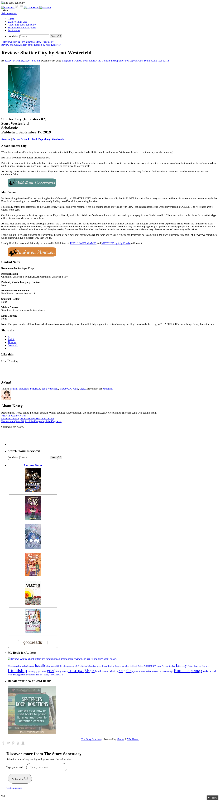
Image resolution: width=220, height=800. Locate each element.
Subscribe (18, 779)
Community (150, 665)
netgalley (126, 670)
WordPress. (133, 739)
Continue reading (14, 788)
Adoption (11, 666)
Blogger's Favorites (71, 60)
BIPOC (59, 666)
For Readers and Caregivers (22, 27)
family (181, 665)
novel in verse (139, 671)
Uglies (82, 388)
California (133, 666)
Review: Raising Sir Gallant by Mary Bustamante (27, 42)
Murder (99, 671)
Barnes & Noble (21, 139)
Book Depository (41, 139)
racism (148, 671)
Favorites (197, 666)
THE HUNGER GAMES (83, 243)
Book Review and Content (96, 60)
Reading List (156, 671)
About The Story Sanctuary (22, 24)
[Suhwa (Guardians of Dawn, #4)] (33, 547)
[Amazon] (45, 7)
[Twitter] (16, 7)
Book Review (108, 666)
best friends (51, 666)
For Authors (14, 30)
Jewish (65, 671)
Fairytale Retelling (168, 666)
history (58, 671)
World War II (58, 675)
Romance (182, 670)
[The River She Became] (33, 491)
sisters (207, 671)
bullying (125, 666)
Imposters (24, 388)
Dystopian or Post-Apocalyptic (127, 60)
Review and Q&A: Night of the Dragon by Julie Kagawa (31, 44)
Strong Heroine (21, 674)
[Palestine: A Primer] (33, 603)
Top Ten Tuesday (42, 675)
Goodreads (58, 139)
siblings (196, 671)
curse (159, 666)
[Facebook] (7, 7)
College (141, 666)
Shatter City (65, 388)
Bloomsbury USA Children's (76, 666)
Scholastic (35, 388)
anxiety (18, 666)
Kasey (8, 60)
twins (75, 388)
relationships (167, 671)
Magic (90, 670)
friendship (17, 670)
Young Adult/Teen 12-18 (156, 60)
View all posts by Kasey (15, 415)
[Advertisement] (66, 438)
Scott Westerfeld (50, 388)
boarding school (95, 666)
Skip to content (9, 13)
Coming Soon (33, 465)
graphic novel (41, 671)
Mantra (120, 739)
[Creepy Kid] (33, 519)
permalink (107, 388)
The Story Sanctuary (91, 739)
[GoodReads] (31, 7)
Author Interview (28, 666)
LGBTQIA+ (76, 671)
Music (106, 671)
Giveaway (31, 671)
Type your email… (16, 767)
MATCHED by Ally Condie (115, 243)
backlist (41, 665)
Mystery (114, 671)
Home (11, 18)
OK (56, 36)
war (51, 675)
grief (50, 670)
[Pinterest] (21, 7)
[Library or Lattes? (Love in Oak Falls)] (33, 575)
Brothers (118, 666)
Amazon (5, 139)
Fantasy (190, 666)
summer (32, 675)
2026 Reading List (17, 21)
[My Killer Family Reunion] (33, 632)
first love (206, 666)
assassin (14, 388)
